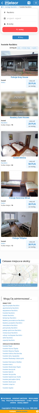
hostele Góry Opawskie (11, 356)
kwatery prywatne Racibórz (12, 323)
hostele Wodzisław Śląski (12, 367)
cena (19, 48)
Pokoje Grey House (19, 77)
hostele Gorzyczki (9, 369)
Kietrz (3, 82)
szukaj (21, 29)
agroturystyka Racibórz (11, 305)
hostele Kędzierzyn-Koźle (12, 377)
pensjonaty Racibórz (10, 328)
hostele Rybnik (8, 372)
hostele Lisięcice (9, 384)
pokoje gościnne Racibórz (12, 330)
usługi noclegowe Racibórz (12, 335)
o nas (29, 401)
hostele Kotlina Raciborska (12, 353)
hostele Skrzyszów (9, 374)
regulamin (33, 398)
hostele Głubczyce (9, 382)
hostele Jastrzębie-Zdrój (11, 379)
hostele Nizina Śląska (10, 348)
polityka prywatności (15, 401)
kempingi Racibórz (9, 318)
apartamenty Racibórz (11, 308)
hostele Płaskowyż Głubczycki (13, 358)
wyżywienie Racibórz (10, 310)
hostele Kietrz (8, 364)
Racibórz (4, 123)
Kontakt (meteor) (19, 398)
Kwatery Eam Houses (19, 117)
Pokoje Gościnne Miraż (19, 198)
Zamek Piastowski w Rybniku (19, 285)
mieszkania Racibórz (10, 325)
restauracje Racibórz (10, 333)
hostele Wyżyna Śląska (11, 351)
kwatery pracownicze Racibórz (14, 320)
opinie (35, 48)
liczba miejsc (27, 48)
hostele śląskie (8, 388)
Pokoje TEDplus (19, 238)
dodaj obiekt (22, 403)
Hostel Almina (19, 157)
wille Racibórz (8, 338)
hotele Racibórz (8, 315)
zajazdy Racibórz (9, 340)
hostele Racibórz (9, 313)
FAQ (3, 401)
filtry (21, 37)
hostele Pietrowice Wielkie (12, 362)
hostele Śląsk (7, 346)
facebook (6, 398)
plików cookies (21, 411)
